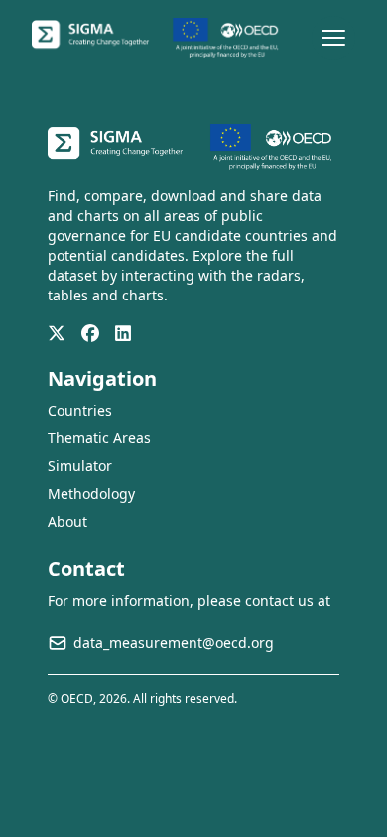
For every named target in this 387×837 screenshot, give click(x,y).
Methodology (91, 493)
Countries (80, 410)
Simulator (80, 465)
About (67, 521)
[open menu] (333, 38)
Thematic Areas (99, 437)
